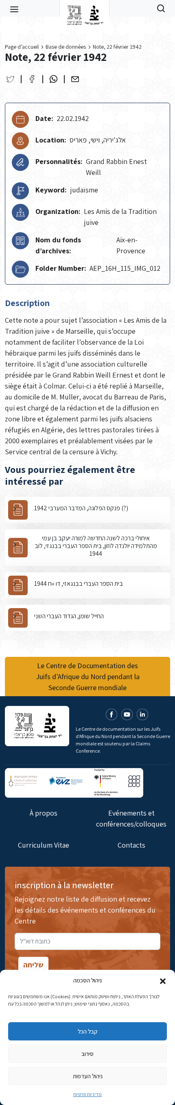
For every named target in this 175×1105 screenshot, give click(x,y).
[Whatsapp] (53, 79)
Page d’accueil (22, 46)
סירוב (87, 1054)
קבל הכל (87, 1031)
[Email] (75, 79)
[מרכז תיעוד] (84, 8)
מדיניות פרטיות (87, 1094)
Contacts (131, 845)
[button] (163, 980)
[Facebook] (32, 79)
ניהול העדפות (88, 1076)
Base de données (66, 46)
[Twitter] (10, 79)
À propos (43, 813)
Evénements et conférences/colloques (131, 818)
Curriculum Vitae (43, 845)
